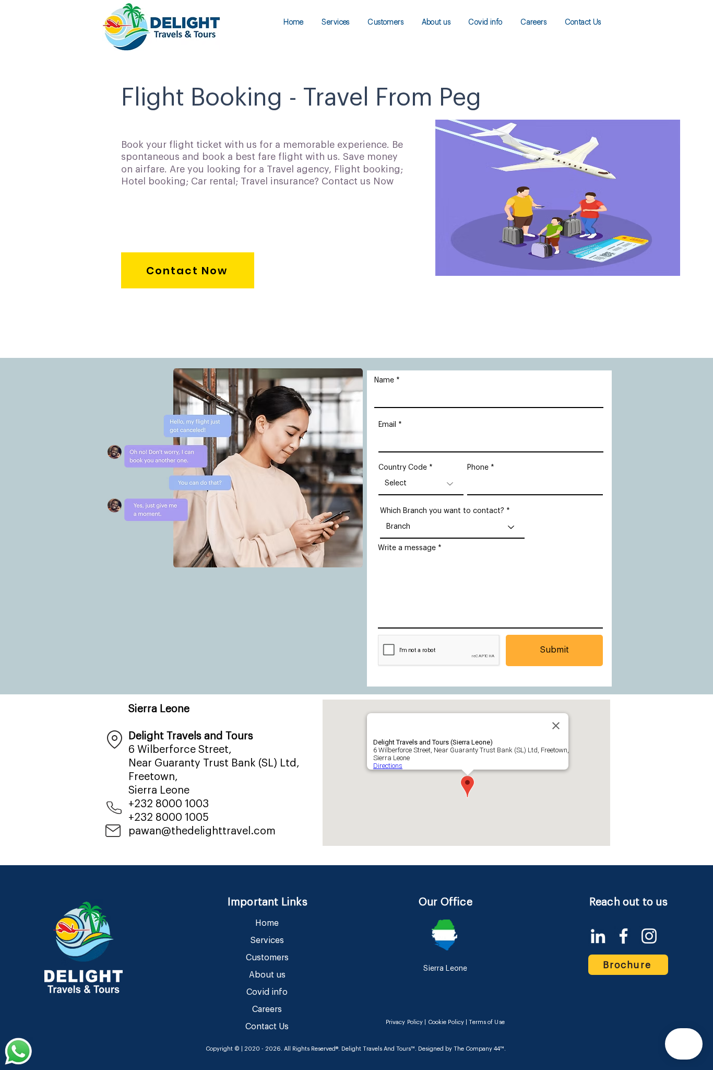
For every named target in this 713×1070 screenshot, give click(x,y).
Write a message (407, 548)
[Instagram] (649, 936)
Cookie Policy (446, 1022)
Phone (478, 467)
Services (267, 940)
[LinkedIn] (598, 936)
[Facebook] (623, 936)
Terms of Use (486, 1022)
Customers (267, 957)
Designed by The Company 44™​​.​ (461, 1049)
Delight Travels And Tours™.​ (379, 1049)
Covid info (267, 992)
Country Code (402, 467)
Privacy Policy (404, 1022)
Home (267, 923)
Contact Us (267, 1026)
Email (387, 424)
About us (267, 975)
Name (384, 380)
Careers (267, 1009)
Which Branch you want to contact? (442, 511)
